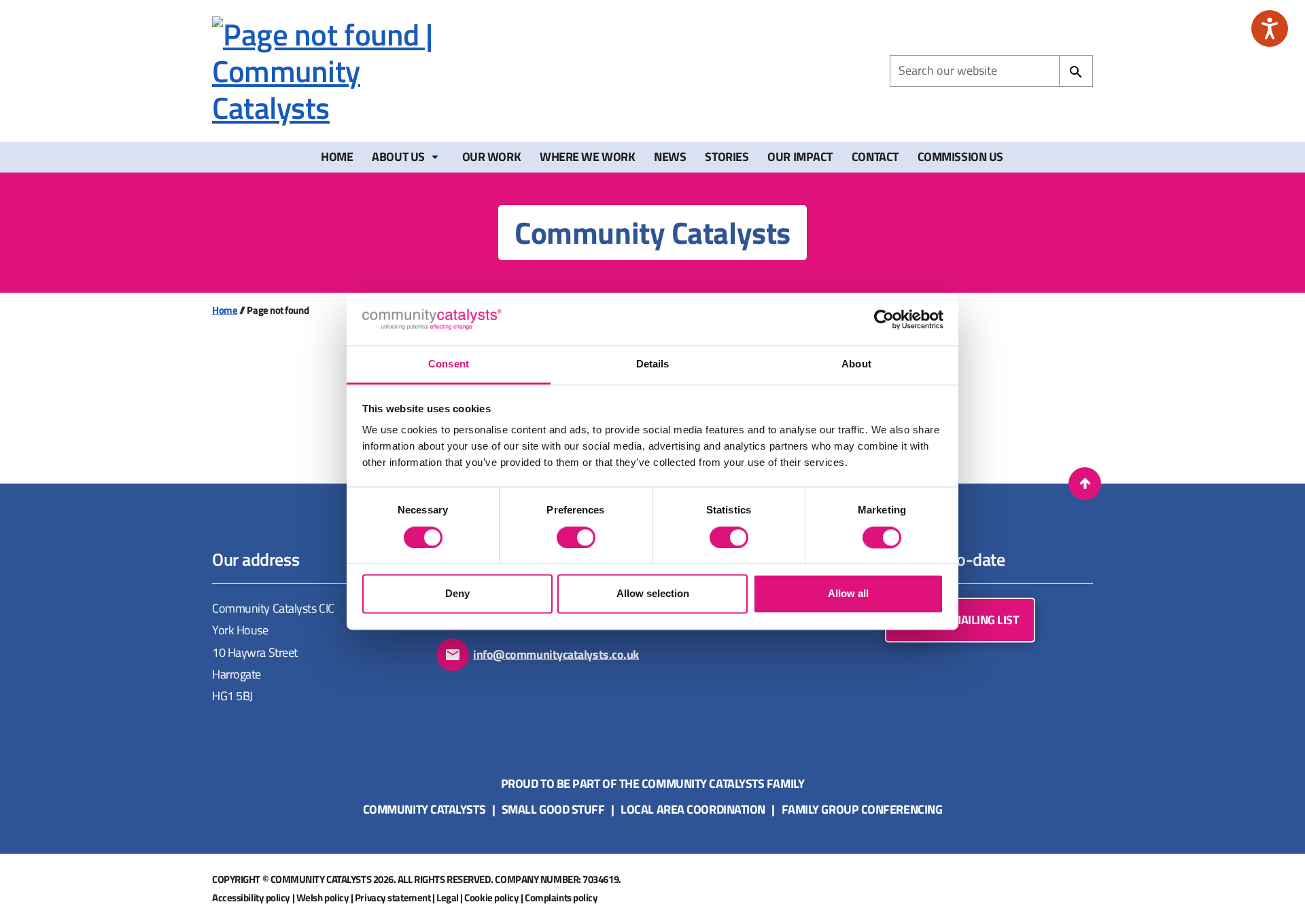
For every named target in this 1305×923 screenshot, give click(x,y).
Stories (726, 156)
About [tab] (856, 364)
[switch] (576, 537)
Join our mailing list (960, 620)
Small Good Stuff (553, 809)
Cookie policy (491, 897)
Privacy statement (392, 897)
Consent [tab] (448, 364)
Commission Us (960, 156)
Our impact (800, 156)
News (670, 156)
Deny (457, 594)
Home (337, 156)
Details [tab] (652, 364)
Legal (447, 897)
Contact (875, 156)
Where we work (587, 156)
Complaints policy (561, 897)
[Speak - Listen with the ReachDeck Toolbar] (1269, 28)
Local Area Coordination (693, 809)
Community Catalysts (424, 809)
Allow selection (652, 594)
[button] (1084, 483)
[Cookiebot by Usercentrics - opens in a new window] (883, 319)
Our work (491, 156)
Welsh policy (322, 897)
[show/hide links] (435, 157)
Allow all (848, 594)
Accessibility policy (251, 897)
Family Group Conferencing (862, 809)
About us (398, 156)
